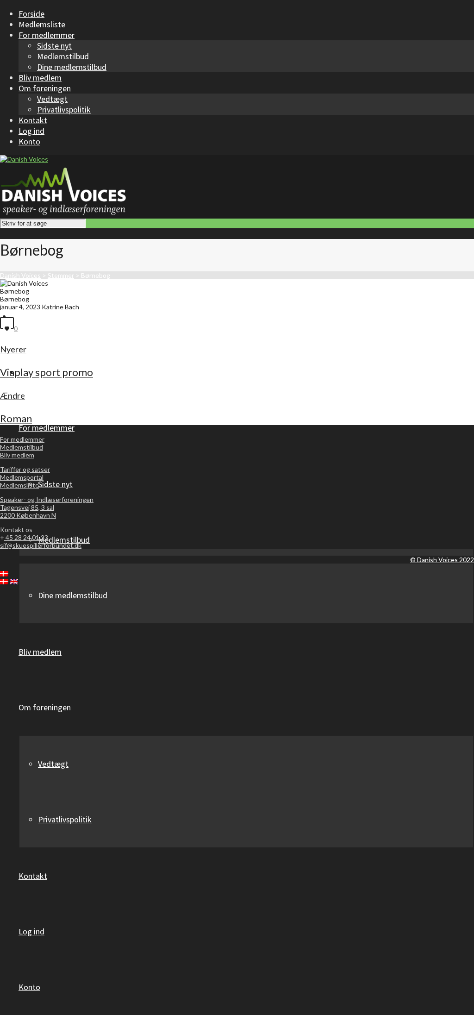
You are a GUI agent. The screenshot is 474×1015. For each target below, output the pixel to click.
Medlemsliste (19, 485)
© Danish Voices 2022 (442, 560)
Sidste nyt (54, 45)
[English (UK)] (14, 582)
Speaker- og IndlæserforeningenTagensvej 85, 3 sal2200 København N (47, 507)
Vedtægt (52, 99)
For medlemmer (22, 439)
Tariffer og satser (25, 469)
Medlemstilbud (63, 56)
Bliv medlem (17, 455)
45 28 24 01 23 (26, 537)
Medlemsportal (22, 477)
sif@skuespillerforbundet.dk (40, 545)
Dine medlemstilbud (71, 67)
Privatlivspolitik (64, 109)
